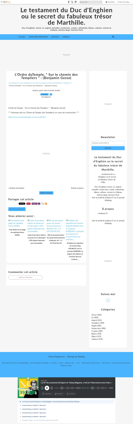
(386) (96, 326)
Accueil (22, 37)
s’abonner (48, 393)
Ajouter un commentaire (25, 277)
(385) (97, 331)
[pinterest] (75, 2)
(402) (94, 318)
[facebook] (68, 2)
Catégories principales (38, 37)
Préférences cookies (66, 365)
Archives (55, 37)
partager (60, 393)
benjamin (35, 90)
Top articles (53, 363)
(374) (97, 339)
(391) (96, 320)
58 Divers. (67, 83)
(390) (97, 323)
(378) (96, 334)
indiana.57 (109, 198)
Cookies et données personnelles (121, 363)
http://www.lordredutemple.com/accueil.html (26, 117)
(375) (96, 336)
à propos (72, 393)
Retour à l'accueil (46, 193)
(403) (96, 315)
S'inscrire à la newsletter (17, 209)
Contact (66, 37)
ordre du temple (49, 90)
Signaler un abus (69, 363)
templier (57, 90)
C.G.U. (78, 363)
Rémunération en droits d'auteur (91, 363)
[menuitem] (22, 37)
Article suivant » (77, 188)
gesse (41, 90)
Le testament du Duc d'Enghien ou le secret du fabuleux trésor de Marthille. (66, 16)
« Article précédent (16, 188)
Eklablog (81, 357)
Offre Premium (106, 363)
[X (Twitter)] (72, 2)
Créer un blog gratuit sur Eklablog (39, 363)
